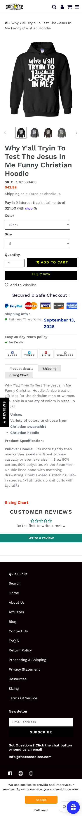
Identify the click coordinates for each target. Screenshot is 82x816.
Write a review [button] (41, 538)
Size (8, 234)
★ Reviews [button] (4, 412)
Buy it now (41, 274)
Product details (21, 369)
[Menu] (77, 7)
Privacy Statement (24, 669)
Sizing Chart (18, 375)
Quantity (12, 255)
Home (14, 593)
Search (15, 583)
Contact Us (18, 631)
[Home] (6, 23)
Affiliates (16, 612)
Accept (41, 799)
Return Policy (20, 650)
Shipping (12, 194)
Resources (17, 679)
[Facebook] (10, 773)
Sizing (14, 688)
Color (9, 215)
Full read (41, 810)
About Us (16, 602)
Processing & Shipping (27, 660)
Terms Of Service (23, 698)
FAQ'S (14, 641)
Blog (12, 621)
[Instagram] (31, 773)
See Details (16, 342)
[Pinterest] (21, 773)
